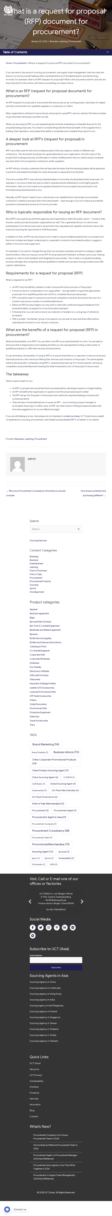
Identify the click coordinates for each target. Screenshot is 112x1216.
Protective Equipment (40, 712)
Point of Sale (36, 574)
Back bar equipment (39, 613)
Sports (33, 588)
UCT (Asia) (35, 1078)
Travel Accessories (39, 720)
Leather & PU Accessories (42, 687)
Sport (36, 858)
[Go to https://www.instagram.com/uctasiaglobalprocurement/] (49, 942)
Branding (34, 556)
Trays (32, 724)
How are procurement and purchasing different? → (93, 492)
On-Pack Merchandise (65, 790)
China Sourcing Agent (45, 777)
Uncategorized (37, 592)
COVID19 (69, 777)
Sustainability (66, 858)
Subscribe (56, 982)
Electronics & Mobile (39, 671)
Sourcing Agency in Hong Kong (45, 1009)
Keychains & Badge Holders (43, 683)
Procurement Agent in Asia (49, 817)
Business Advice (66, 752)
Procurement (75, 41)
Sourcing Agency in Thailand (44, 1044)
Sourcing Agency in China (43, 997)
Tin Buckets (38, 864)
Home (9, 63)
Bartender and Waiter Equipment (45, 630)
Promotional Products (40, 581)
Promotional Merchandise (51, 844)
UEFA (53, 864)
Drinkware (34, 663)
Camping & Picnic (38, 646)
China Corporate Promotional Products (54, 761)
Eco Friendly (35, 667)
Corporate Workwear (40, 659)
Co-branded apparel (39, 650)
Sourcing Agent (42, 851)
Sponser (64, 851)
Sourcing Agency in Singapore (45, 1032)
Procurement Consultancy (50, 830)
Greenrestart (39, 790)
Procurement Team (42, 837)
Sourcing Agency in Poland (43, 1026)
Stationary (34, 716)
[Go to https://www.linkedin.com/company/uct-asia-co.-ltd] (65, 942)
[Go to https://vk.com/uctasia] (73, 942)
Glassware (35, 679)
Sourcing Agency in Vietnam (44, 1056)
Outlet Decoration (38, 704)
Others (33, 700)
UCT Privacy (36, 1090)
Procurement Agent (65, 810)
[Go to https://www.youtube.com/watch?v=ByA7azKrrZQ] (33, 951)
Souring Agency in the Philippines (47, 1020)
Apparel (33, 609)
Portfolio (34, 1102)
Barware (34, 634)
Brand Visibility (40, 752)
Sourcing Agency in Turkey (43, 1050)
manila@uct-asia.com (56, 924)
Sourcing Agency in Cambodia (45, 1003)
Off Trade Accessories (40, 696)
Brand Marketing (45, 744)
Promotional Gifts (38, 708)
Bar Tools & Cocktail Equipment (45, 626)
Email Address (36, 970)
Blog (32, 1125)
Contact (34, 1131)
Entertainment (36, 563)
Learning (64, 41)
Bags (32, 617)
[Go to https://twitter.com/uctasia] (41, 942)
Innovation (35, 1119)
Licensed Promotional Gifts (43, 692)
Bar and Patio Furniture (40, 621)
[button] (30, 909)
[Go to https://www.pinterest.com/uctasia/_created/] (57, 942)
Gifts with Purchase (39, 675)
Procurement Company (44, 824)
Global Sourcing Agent (63, 783)
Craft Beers (38, 783)
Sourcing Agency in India (42, 1014)
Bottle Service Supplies (40, 638)
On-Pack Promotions (44, 797)
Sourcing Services (38, 540)
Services (34, 1113)
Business (54, 41)
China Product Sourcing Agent (50, 770)
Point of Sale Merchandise (48, 803)
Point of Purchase (38, 570)
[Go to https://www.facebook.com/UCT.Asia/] (33, 942)
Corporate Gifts (37, 654)
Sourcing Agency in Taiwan (43, 1038)
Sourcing (34, 585)
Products (34, 1107)
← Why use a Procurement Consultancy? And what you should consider (35, 492)
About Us (34, 1084)
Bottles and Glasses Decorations (45, 642)
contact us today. (71, 416)
